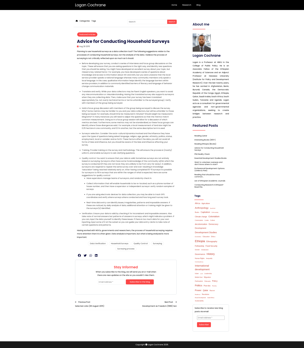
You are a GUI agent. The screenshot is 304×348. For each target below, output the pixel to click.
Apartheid (212, 208)
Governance (200, 254)
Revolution (205, 294)
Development (200, 228)
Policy (215, 281)
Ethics (213, 236)
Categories (84, 21)
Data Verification (98, 243)
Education (206, 236)
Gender (197, 250)
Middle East (198, 277)
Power (198, 290)
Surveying (157, 243)
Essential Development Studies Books (211, 158)
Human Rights (200, 258)
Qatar (205, 290)
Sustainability (199, 301)
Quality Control (141, 243)
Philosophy (207, 281)
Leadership (208, 273)
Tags (93, 21)
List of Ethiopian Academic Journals (210, 181)
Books (197, 212)
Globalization (205, 249)
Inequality (209, 258)
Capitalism (205, 212)
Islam (197, 273)
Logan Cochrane (90, 5)
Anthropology (202, 208)
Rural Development (200, 297)
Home (174, 5)
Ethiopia (200, 241)
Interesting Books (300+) (205, 140)
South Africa (210, 297)
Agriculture (206, 203)
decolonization (201, 224)
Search (172, 21)
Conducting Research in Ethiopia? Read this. (209, 186)
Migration (207, 277)
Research (186, 5)
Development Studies (206, 232)
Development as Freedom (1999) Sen (159, 306)
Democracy (213, 224)
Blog (198, 5)
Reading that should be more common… (207, 175)
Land (201, 273)
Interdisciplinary (199, 261)
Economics (198, 236)
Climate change (201, 217)
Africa (197, 203)
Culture (212, 220)
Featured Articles (87, 34)
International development (202, 267)
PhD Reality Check (202, 154)
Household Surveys (119, 243)
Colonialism (213, 216)
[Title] (77, 21)
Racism (212, 290)
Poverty (214, 286)
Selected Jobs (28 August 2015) (89, 306)
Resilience (197, 294)
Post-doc (207, 286)
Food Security (211, 246)
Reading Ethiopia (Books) (205, 144)
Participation (199, 281)
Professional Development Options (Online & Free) (210, 169)
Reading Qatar (201, 136)
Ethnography (211, 241)
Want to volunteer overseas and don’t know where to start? (208, 163)
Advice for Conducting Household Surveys (209, 149)
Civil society (214, 212)
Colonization (199, 220)
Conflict (206, 220)
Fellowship (199, 246)
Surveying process (125, 248)
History (211, 253)
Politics (198, 285)
